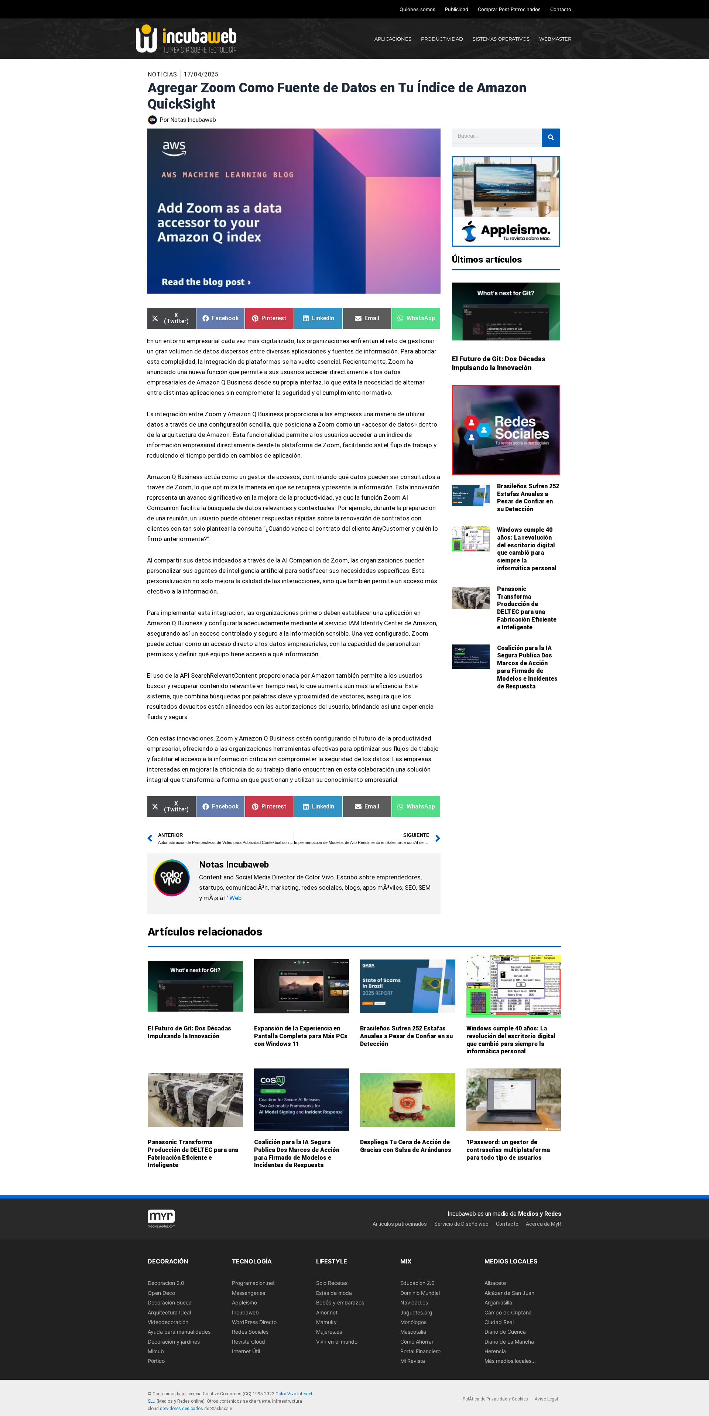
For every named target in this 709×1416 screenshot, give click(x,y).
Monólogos (413, 1321)
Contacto (560, 9)
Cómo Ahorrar (417, 1341)
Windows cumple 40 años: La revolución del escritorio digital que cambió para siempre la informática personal (526, 549)
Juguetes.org (416, 1312)
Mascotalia (413, 1331)
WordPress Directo (254, 1321)
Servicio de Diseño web (461, 1224)
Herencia (495, 1351)
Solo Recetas (331, 1283)
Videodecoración (168, 1321)
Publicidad (456, 9)
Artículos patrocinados (400, 1224)
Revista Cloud (248, 1341)
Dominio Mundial (420, 1292)
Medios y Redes (539, 1213)
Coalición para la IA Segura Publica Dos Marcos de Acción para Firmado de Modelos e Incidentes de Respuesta (527, 667)
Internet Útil (246, 1351)
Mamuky (326, 1321)
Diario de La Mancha (509, 1341)
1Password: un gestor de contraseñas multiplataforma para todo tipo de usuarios (508, 1150)
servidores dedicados (181, 1408)
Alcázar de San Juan (509, 1292)
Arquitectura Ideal (169, 1312)
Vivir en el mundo (336, 1341)
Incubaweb (245, 1312)
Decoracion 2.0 (166, 1283)
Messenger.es (248, 1292)
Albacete (495, 1283)
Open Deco (161, 1292)
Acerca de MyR (543, 1224)
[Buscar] (551, 138)
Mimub (156, 1351)
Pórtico (156, 1361)
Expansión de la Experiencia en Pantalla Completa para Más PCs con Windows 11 (300, 1036)
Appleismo (244, 1302)
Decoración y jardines (174, 1341)
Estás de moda (334, 1292)
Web (235, 898)
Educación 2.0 (417, 1283)
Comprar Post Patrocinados (509, 9)
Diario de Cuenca (505, 1331)
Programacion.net (253, 1283)
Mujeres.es (329, 1331)
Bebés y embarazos (340, 1302)
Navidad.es (414, 1302)
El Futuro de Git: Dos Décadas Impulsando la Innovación (189, 1032)
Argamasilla (498, 1302)
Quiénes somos (417, 9)
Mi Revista (412, 1361)
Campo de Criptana (508, 1312)
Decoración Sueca (170, 1302)
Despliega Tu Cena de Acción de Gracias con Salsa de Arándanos (405, 1146)
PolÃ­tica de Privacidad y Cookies (495, 1399)
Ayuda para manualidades (179, 1331)
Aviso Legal (546, 1399)
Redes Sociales (250, 1331)
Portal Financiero (420, 1351)
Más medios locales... (510, 1361)
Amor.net (327, 1312)
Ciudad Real (499, 1321)
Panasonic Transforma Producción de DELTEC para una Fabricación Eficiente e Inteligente (526, 608)
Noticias (162, 74)
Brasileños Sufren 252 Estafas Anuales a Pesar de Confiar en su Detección (528, 498)
